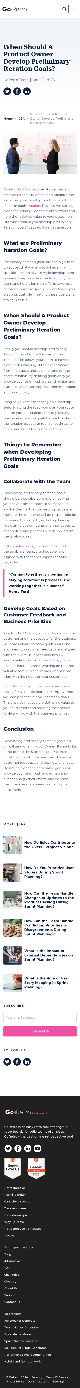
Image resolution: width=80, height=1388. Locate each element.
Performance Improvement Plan (27, 1354)
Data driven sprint (17, 1215)
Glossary (10, 1281)
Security (37, 1377)
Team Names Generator (21, 1327)
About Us (10, 1288)
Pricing (9, 1235)
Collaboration (14, 546)
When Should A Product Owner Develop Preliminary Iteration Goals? (51, 118)
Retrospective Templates (22, 1228)
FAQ (7, 1267)
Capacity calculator (18, 1201)
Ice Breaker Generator (20, 1320)
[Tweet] (7, 91)
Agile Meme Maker (17, 1334)
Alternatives (13, 1261)
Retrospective (14, 1187)
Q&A (21, 118)
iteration (33, 206)
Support (10, 1295)
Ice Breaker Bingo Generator (25, 1347)
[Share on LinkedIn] (27, 91)
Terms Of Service (57, 1377)
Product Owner (23, 189)
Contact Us (12, 1302)
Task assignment (16, 1208)
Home (8, 118)
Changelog (12, 1274)
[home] (14, 9)
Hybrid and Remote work (22, 1361)
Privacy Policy (15, 1381)
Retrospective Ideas (19, 1247)
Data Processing (38, 1381)
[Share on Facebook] (17, 91)
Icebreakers (13, 1313)
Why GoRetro (14, 1222)
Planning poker (15, 1194)
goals (16, 211)
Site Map (58, 1381)
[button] (74, 9)
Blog (7, 1254)
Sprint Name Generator (21, 1341)
